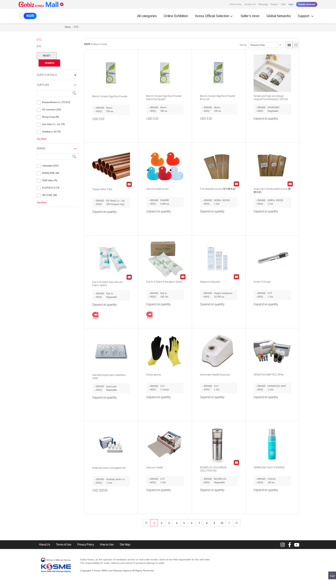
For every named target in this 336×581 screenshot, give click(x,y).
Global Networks (279, 16)
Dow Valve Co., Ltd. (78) (53, 124)
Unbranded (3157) (50, 165)
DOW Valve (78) (49, 180)
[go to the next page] (229, 522)
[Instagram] (282, 544)
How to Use (235, 4)
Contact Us (250, 4)
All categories (147, 16)
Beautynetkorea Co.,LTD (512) (56, 102)
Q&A (283, 4)
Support (304, 16)
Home (68, 27)
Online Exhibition (176, 16)
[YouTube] (296, 544)
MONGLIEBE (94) (50, 173)
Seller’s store (250, 16)
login (291, 4)
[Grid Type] (289, 45)
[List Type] (295, 45)
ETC (76, 27)
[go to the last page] (237, 522)
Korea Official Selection (212, 16)
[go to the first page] (146, 522)
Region (274, 4)
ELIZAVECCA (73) (50, 187)
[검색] (74, 93)
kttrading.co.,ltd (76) (51, 131)
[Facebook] (289, 544)
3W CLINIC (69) (49, 195)
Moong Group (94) (50, 117)
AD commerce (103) (51, 109)
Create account (306, 4)
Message (263, 4)
